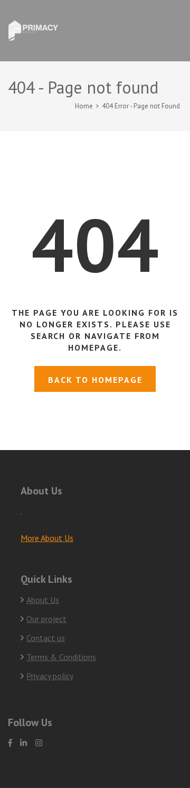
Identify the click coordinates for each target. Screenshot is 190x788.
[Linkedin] (23, 743)
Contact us (45, 638)
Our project (46, 618)
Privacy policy (49, 676)
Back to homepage (95, 379)
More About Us (47, 538)
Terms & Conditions (61, 657)
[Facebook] (10, 743)
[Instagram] (38, 743)
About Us (42, 599)
